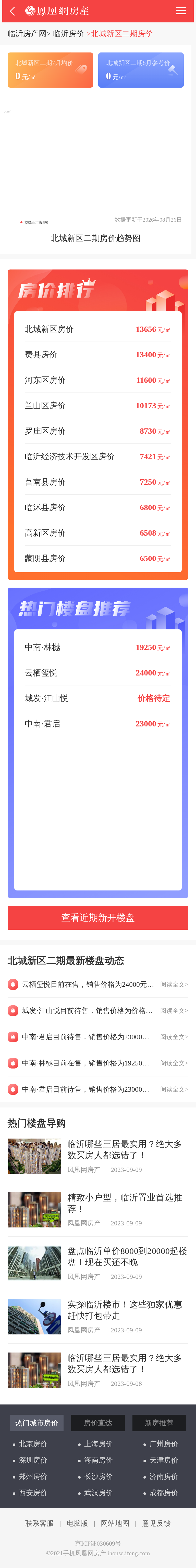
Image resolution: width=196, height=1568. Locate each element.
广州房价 (164, 1444)
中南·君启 (98, 723)
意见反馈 (156, 1523)
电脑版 (77, 1523)
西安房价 (33, 1493)
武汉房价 (98, 1493)
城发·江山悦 (97, 698)
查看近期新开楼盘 (98, 918)
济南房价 (164, 1476)
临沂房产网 (27, 33)
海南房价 (98, 1460)
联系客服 (39, 1523)
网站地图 (115, 1523)
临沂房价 (68, 33)
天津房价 (164, 1460)
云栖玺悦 (98, 672)
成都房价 (164, 1493)
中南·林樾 (98, 647)
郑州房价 (33, 1476)
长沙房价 (98, 1476)
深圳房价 (33, 1460)
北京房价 (33, 1444)
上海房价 (98, 1444)
